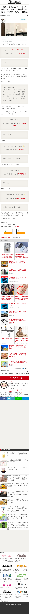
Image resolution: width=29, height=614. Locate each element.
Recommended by (19, 368)
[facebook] (3, 398)
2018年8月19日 (20, 53)
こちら (23, 393)
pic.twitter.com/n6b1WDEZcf (17, 50)
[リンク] (17, 226)
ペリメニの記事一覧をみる (14, 378)
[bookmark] (25, 398)
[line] (18, 398)
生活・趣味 (4, 373)
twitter (11, 373)
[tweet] (9, 398)
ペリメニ (25, 15)
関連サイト (4, 552)
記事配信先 (4, 601)
